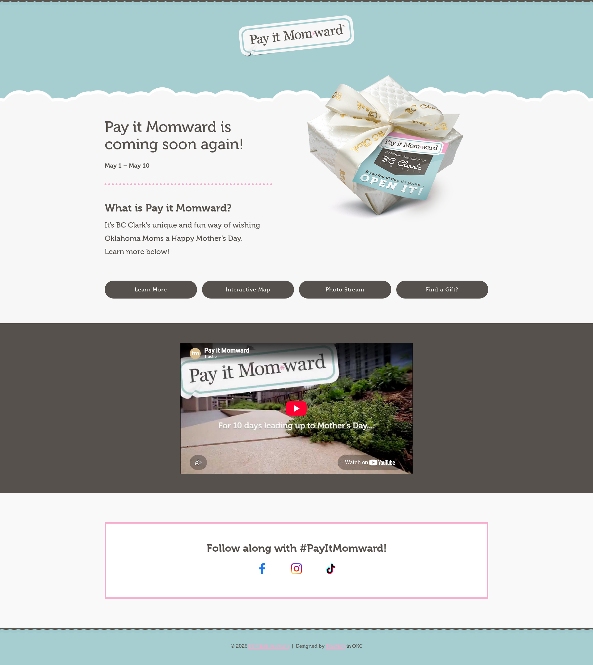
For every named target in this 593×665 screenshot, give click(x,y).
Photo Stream (345, 289)
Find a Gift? (442, 289)
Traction (335, 646)
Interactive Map (248, 289)
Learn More (151, 289)
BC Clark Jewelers (269, 646)
